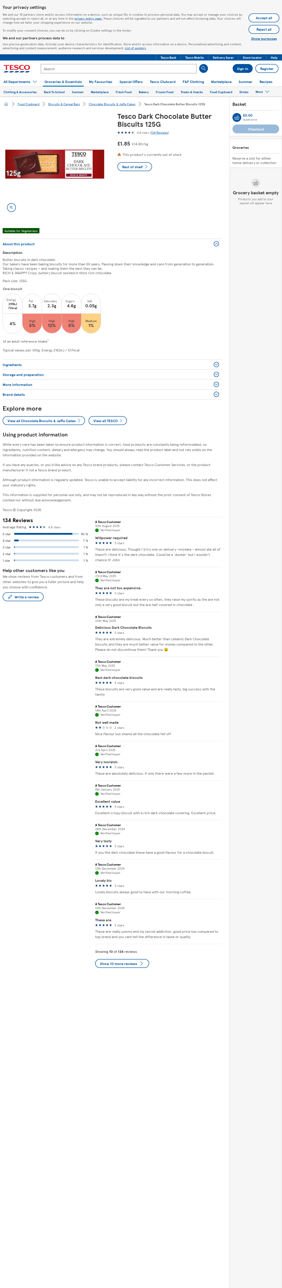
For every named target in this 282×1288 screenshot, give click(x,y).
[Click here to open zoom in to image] (11, 207)
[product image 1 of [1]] (55, 164)
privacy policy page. (88, 18)
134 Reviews (159, 132)
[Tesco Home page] (17, 69)
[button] (168, 57)
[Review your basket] (236, 117)
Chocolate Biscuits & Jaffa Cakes (112, 104)
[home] (6, 104)
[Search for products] (203, 68)
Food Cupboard (28, 104)
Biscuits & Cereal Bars (64, 104)
